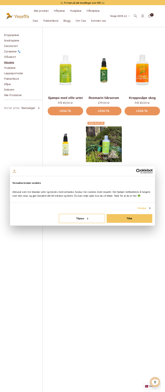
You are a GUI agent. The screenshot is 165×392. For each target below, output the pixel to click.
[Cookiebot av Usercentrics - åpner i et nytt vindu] (138, 171)
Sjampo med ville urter (65, 98)
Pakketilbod (50, 21)
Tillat (129, 218)
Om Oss (81, 21)
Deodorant (11, 46)
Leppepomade (13, 73)
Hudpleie (75, 11)
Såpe (7, 84)
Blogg (66, 21)
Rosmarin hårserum (104, 98)
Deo (35, 21)
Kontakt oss (98, 21)
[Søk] (135, 16)
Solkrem (9, 90)
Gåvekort (10, 57)
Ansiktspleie (11, 41)
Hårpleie (59, 11)
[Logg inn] (142, 16)
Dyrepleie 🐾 (12, 51)
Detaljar (142, 208)
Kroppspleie (11, 35)
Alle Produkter (13, 95)
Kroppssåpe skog (142, 98)
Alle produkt (41, 11)
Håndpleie (93, 11)
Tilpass (80, 218)
